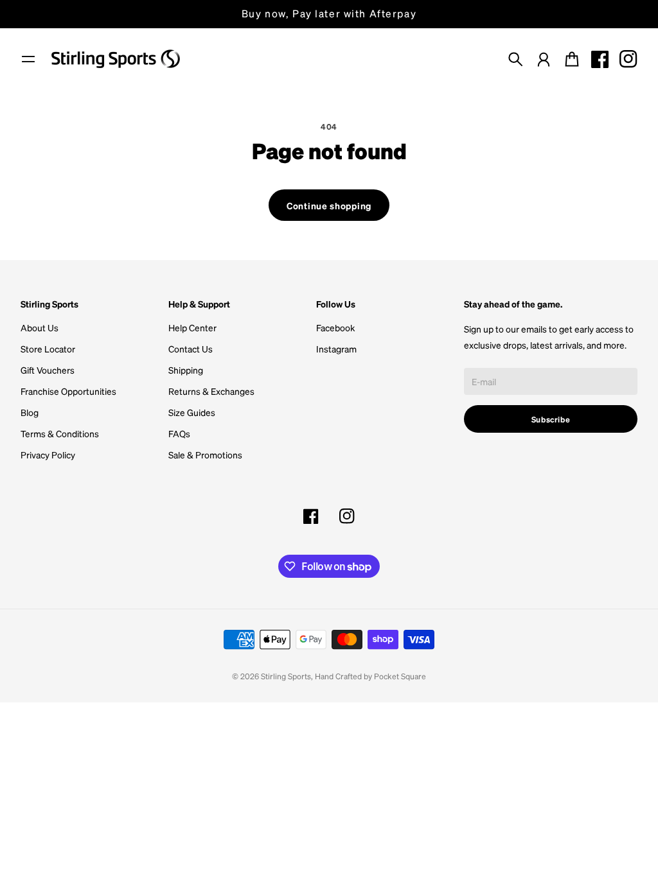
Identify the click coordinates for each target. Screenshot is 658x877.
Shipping (185, 370)
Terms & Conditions (60, 433)
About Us (39, 327)
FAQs (179, 433)
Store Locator (48, 348)
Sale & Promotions (205, 454)
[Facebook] (600, 59)
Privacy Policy (48, 454)
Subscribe (551, 419)
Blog (30, 412)
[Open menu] (28, 59)
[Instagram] (628, 59)
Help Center (192, 327)
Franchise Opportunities (68, 391)
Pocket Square (400, 676)
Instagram (336, 348)
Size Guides (191, 412)
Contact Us (190, 348)
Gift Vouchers (48, 370)
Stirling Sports (286, 676)
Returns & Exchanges (211, 391)
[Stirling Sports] (115, 58)
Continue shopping (329, 205)
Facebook (335, 327)
